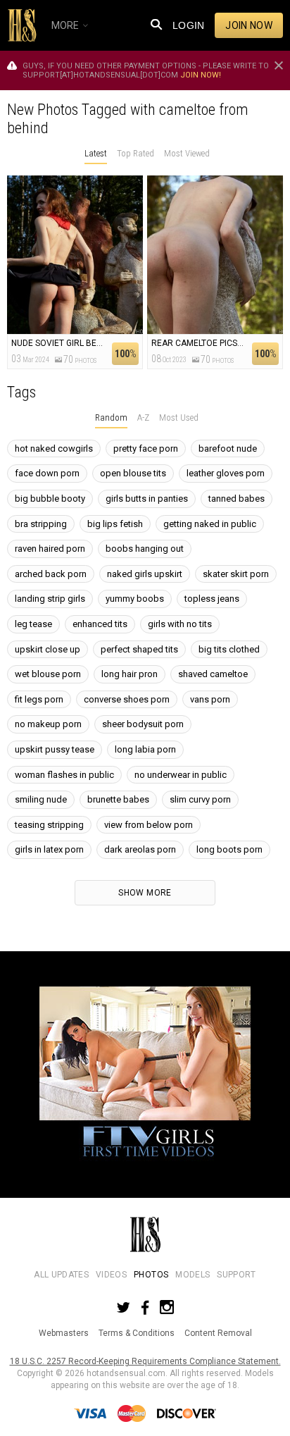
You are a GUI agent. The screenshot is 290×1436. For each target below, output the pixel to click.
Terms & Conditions (137, 1333)
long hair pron (129, 674)
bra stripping (41, 524)
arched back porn (51, 574)
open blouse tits (133, 473)
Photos (151, 1275)
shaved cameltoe (213, 674)
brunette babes (118, 799)
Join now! (200, 75)
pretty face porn (145, 448)
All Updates (61, 1275)
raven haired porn (50, 548)
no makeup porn (48, 724)
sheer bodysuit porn (143, 724)
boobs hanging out (145, 548)
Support (236, 1275)
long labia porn (145, 749)
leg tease (33, 624)
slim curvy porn (200, 799)
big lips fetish (115, 524)
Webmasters (64, 1333)
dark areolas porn (140, 849)
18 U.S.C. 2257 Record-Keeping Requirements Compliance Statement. (145, 1361)
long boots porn (229, 849)
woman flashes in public (64, 774)
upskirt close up (47, 649)
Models (192, 1275)
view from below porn (148, 824)
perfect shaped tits (139, 649)
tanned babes (236, 498)
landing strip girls (50, 598)
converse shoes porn (127, 699)
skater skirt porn (236, 574)
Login (188, 25)
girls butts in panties (147, 498)
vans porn (210, 699)
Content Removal (218, 1333)
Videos (111, 1275)
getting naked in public (209, 524)
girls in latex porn (49, 849)
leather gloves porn (226, 473)
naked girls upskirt (144, 574)
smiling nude (41, 799)
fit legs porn (39, 699)
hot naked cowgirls (54, 448)
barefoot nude (227, 448)
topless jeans (211, 598)
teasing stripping (49, 824)
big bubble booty (50, 498)
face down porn (47, 473)
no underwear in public (180, 774)
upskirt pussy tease (54, 749)
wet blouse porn (48, 674)
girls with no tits (180, 624)
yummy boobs (135, 598)
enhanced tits (99, 624)
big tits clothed (229, 649)
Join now (248, 25)
